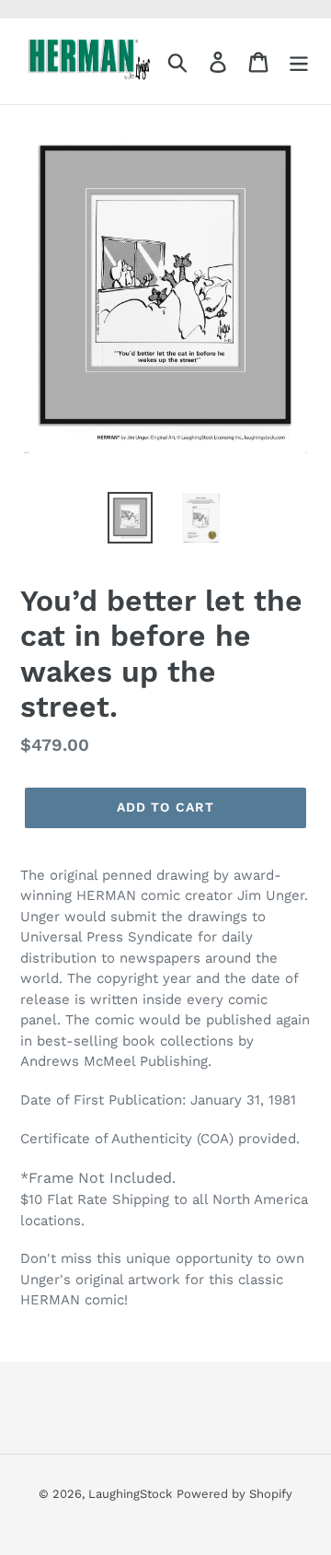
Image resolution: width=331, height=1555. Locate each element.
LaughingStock (130, 1494)
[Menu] (299, 61)
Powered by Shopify (234, 1494)
